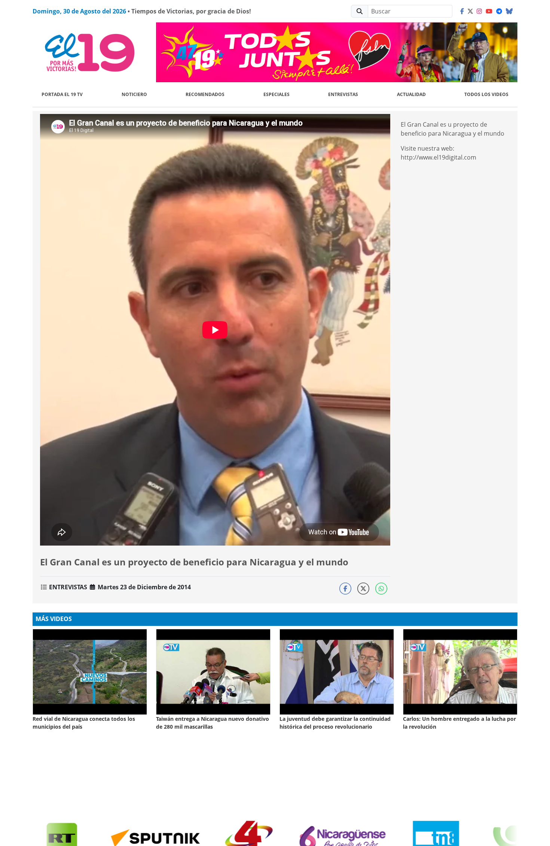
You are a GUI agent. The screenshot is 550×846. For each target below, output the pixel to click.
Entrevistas (343, 94)
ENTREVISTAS (68, 587)
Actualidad (411, 94)
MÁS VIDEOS (54, 619)
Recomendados (205, 94)
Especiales (276, 94)
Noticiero (134, 94)
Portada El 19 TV (62, 94)
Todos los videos (486, 94)
